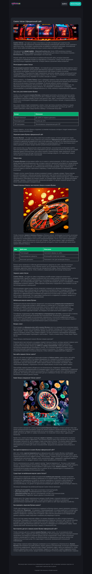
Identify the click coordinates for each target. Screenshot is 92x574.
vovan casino (29, 51)
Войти (64, 4)
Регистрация (75, 4)
